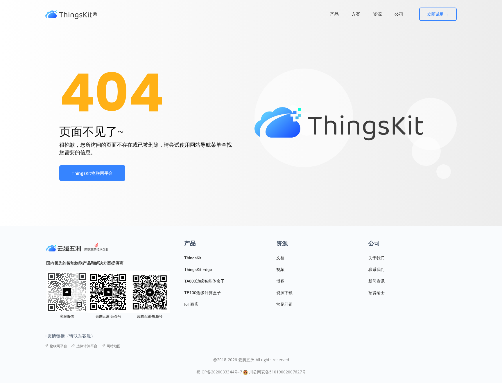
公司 (399, 14)
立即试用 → (438, 14)
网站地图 (114, 346)
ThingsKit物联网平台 (92, 173)
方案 (356, 14)
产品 (334, 14)
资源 (377, 14)
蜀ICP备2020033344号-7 (219, 372)
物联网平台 (58, 346)
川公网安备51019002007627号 (277, 372)
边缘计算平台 (86, 346)
